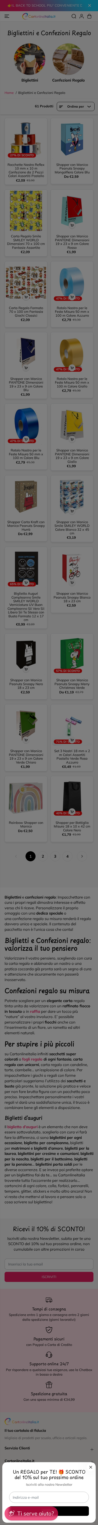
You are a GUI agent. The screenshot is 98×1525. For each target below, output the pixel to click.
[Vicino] (91, 1467)
